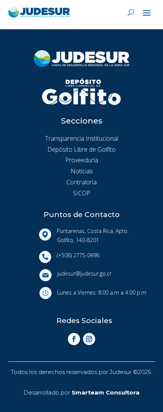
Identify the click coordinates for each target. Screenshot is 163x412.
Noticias (82, 171)
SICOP (81, 193)
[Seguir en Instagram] (89, 339)
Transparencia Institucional (81, 138)
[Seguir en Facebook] (74, 339)
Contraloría (81, 182)
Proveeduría (81, 160)
